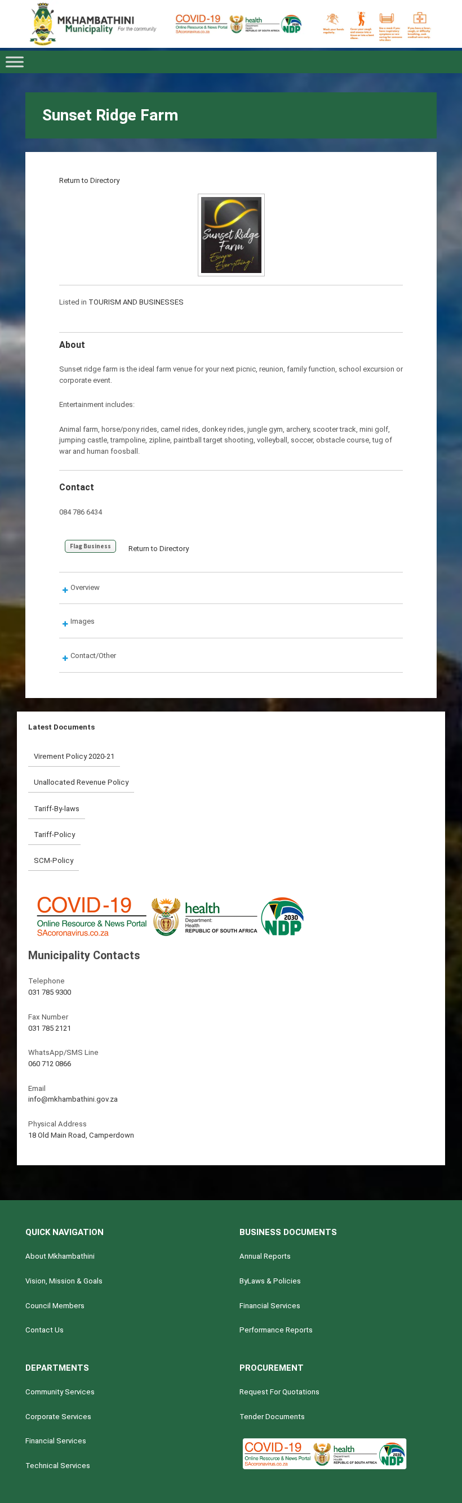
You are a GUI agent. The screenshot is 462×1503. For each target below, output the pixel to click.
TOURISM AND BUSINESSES (136, 302)
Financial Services (269, 1305)
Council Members (55, 1305)
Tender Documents (272, 1416)
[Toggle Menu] (15, 61)
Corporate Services (58, 1416)
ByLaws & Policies (270, 1281)
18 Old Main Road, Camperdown (81, 1135)
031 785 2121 (49, 1028)
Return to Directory (89, 180)
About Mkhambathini (60, 1256)
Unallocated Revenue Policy (81, 782)
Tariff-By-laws (56, 808)
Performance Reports (276, 1330)
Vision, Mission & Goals (64, 1281)
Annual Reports (265, 1256)
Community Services (60, 1392)
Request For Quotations (279, 1392)
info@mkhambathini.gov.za (73, 1099)
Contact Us (44, 1330)
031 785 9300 (49, 992)
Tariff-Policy (54, 834)
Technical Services (57, 1465)
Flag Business (90, 546)
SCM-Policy (53, 860)
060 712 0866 (49, 1063)
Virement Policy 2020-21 (74, 756)
